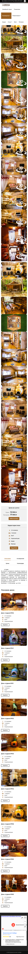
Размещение (6, 15)
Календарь (20, 563)
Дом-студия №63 (7, 894)
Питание (21, 22)
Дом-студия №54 (7, 789)
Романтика (17, 9)
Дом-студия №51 (7, 683)
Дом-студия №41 (7, 648)
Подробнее (14, 548)
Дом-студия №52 (7, 718)
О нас (9, 22)
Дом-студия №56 (7, 824)
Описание (7, 558)
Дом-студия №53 (7, 754)
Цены (7, 563)
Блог (15, 22)
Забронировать (14, 518)
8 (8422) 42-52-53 (7, 1)
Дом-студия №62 (7, 859)
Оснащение (20, 558)
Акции (4, 22)
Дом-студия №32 (7, 613)
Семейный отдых (7, 9)
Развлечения (16, 15)
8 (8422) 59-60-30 (18, 1)
